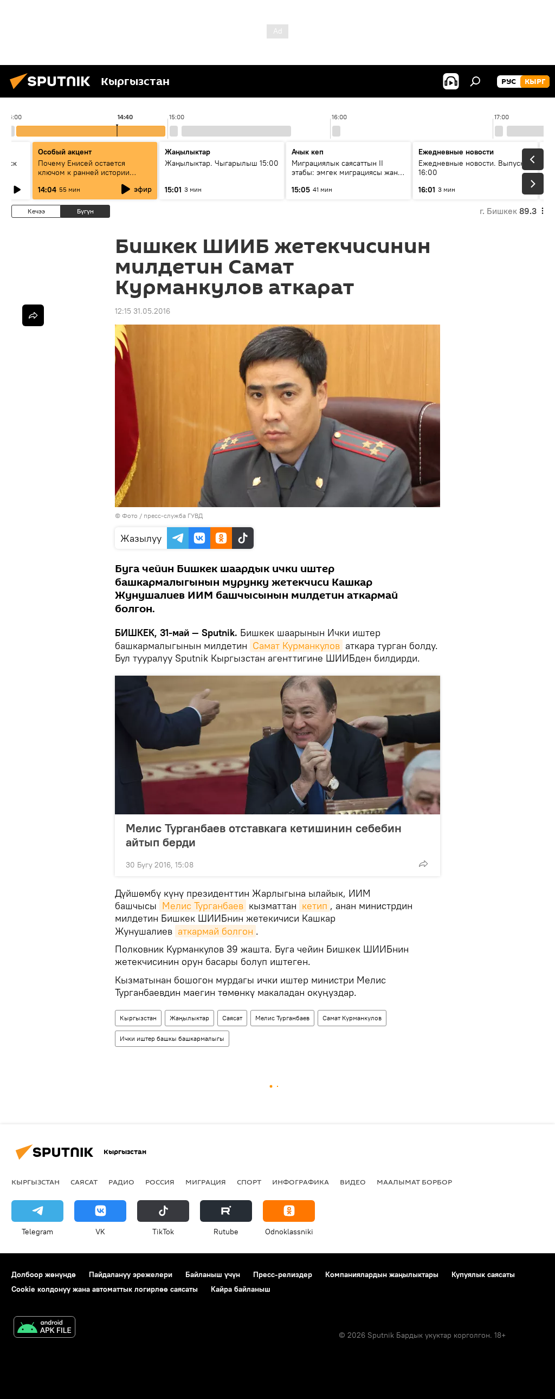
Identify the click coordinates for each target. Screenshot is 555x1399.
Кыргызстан (138, 1018)
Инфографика (300, 1182)
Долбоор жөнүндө (43, 1274)
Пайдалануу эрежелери (130, 1274)
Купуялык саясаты (483, 1274)
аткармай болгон (215, 931)
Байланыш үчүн (212, 1274)
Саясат (232, 1018)
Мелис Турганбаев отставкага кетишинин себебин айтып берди (264, 835)
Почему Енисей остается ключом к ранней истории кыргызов (84, 172)
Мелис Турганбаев (202, 905)
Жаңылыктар (189, 1018)
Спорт (249, 1182)
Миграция (205, 1182)
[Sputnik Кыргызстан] (53, 90)
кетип (314, 905)
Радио (121, 1182)
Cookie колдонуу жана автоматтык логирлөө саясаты (104, 1289)
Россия (160, 1182)
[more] (423, 864)
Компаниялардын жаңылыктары (381, 1274)
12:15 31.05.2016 (142, 311)
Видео (353, 1182)
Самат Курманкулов (296, 645)
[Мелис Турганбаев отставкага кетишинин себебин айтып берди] (277, 745)
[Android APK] (44, 1328)
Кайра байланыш (240, 1289)
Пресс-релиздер (282, 1274)
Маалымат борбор (414, 1182)
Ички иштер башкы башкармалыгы (172, 1038)
